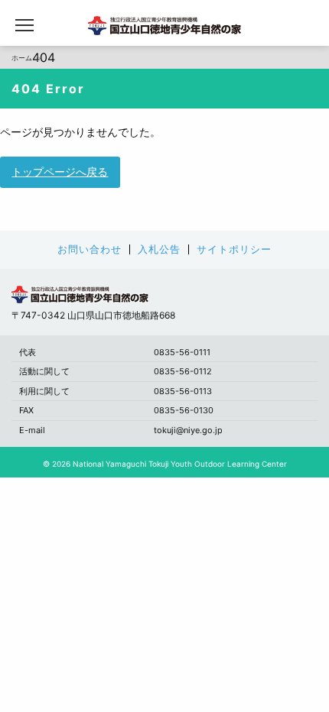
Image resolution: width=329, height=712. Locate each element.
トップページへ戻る (59, 171)
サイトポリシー (234, 249)
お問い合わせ (89, 249)
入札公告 (159, 249)
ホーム (21, 57)
